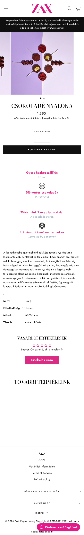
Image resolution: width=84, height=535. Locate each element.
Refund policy (42, 479)
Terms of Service (42, 473)
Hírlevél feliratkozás (42, 491)
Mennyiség (42, 131)
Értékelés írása (42, 360)
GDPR (42, 460)
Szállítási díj (36, 118)
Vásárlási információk (42, 466)
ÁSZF (42, 454)
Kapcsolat (42, 503)
